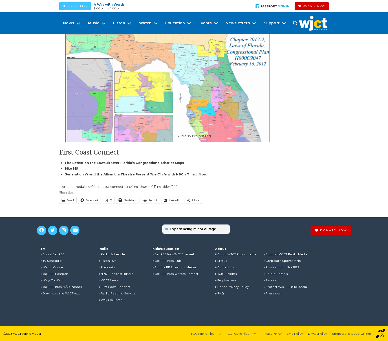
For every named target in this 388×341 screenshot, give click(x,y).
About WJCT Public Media (236, 254)
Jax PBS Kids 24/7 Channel (62, 287)
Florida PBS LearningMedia (175, 267)
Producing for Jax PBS (282, 267)
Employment (227, 280)
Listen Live (109, 260)
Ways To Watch (54, 280)
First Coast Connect (116, 287)
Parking (271, 280)
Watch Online (53, 267)
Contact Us (225, 267)
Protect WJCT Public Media (286, 287)
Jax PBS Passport (56, 274)
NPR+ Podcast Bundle (117, 274)
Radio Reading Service (118, 293)
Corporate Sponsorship (283, 260)
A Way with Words (109, 4)
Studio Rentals (277, 274)
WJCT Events (227, 274)
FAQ (220, 293)
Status (222, 260)
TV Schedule (52, 260)
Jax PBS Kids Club (168, 260)
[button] (295, 23)
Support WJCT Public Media (287, 254)
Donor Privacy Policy (233, 287)
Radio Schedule (113, 254)
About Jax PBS (54, 254)
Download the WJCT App (61, 293)
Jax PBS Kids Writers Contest (176, 274)
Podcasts (108, 267)
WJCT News (109, 280)
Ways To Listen (112, 300)
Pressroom (274, 293)
